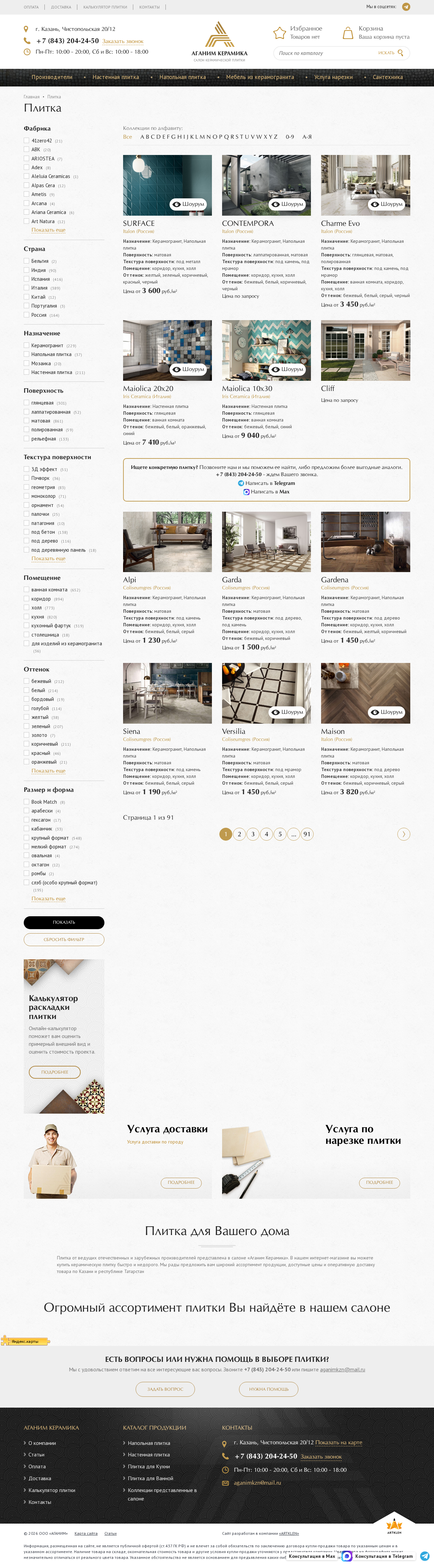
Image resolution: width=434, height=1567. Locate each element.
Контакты (149, 6)
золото (43, 735)
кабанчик (47, 828)
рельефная (50, 438)
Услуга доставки (167, 1129)
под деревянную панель (64, 550)
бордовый (48, 699)
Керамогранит (54, 345)
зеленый (47, 726)
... (293, 834)
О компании (42, 1442)
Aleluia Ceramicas (55, 176)
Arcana (43, 203)
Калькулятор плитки (105, 6)
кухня (44, 616)
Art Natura (48, 221)
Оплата (31, 6)
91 (307, 834)
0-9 (290, 137)
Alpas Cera (48, 185)
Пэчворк (46, 478)
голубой (47, 708)
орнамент (48, 505)
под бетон (50, 532)
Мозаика (46, 363)
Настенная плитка (116, 77)
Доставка (61, 6)
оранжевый (49, 762)
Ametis (43, 194)
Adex (41, 167)
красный (46, 753)
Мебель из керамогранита (260, 77)
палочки (46, 514)
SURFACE (139, 224)
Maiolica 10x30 (247, 389)
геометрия (48, 487)
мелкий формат (55, 846)
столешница (51, 634)
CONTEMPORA (248, 224)
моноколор (49, 496)
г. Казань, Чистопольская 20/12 (75, 29)
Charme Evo (340, 224)
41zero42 (47, 140)
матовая (47, 420)
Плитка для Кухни (149, 1466)
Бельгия (44, 261)
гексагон (46, 820)
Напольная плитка (182, 77)
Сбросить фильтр (64, 940)
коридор (48, 598)
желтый (45, 717)
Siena (131, 732)
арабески (46, 810)
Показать (64, 923)
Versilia (233, 732)
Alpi (129, 580)
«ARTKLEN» (289, 1533)
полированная (52, 429)
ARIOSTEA (47, 158)
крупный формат (57, 838)
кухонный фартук (58, 625)
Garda (232, 580)
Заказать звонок (122, 41)
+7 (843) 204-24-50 (67, 41)
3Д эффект (50, 469)
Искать (386, 53)
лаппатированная (56, 412)
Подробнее (54, 1073)
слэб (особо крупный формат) (64, 886)
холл (43, 607)
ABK (41, 149)
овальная (46, 855)
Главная (32, 97)
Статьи (36, 1454)
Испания (47, 279)
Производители (52, 77)
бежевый (48, 681)
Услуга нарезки (333, 77)
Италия (46, 288)
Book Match (48, 802)
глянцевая (49, 402)
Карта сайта (86, 1533)
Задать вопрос (165, 1390)
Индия (44, 270)
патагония (48, 523)
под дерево (51, 540)
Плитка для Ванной (150, 1478)
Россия (45, 315)
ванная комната (56, 589)
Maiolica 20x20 (148, 389)
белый (45, 690)
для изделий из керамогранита (67, 646)
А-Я (307, 137)
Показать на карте (338, 1443)
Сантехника (388, 77)
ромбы (43, 873)
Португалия (48, 305)
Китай (44, 297)
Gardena (335, 580)
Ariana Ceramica (53, 212)
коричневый (51, 744)
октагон (46, 864)
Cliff (327, 389)
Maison (333, 732)
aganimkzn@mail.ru (342, 1369)
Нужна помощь (269, 1390)
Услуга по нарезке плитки (363, 1135)
